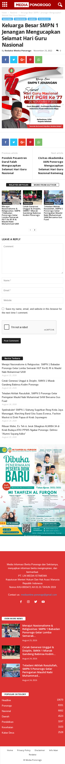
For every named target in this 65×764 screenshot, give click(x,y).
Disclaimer (40, 750)
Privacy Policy (24, 750)
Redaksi (32, 754)
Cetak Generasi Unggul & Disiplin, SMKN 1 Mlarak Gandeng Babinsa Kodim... (39, 650)
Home (4, 12)
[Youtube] (43, 602)
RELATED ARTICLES (18, 184)
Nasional (13, 12)
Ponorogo (44, 19)
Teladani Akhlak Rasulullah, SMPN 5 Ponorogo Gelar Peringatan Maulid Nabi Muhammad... (39, 670)
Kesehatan (7, 727)
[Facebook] (21, 602)
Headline (7, 203)
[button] (59, 5)
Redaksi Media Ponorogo (18, 50)
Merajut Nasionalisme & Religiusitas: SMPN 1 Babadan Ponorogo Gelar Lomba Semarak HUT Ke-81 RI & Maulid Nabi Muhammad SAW (11, 215)
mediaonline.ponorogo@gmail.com (39, 594)
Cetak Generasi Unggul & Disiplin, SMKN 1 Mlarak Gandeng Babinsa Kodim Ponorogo (32, 210)
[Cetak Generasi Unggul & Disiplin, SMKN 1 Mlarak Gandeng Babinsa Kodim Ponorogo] (32, 197)
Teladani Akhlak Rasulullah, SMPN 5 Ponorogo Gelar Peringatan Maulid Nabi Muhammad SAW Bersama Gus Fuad (53, 213)
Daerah (32, 19)
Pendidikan (20, 19)
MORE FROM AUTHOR (45, 184)
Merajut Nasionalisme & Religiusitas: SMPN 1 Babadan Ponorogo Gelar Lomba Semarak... (41, 631)
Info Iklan (53, 750)
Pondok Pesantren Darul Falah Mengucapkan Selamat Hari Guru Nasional (14, 165)
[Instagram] (29, 602)
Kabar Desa (8, 732)
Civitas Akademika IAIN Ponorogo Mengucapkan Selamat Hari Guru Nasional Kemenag (50, 165)
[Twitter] (36, 602)
